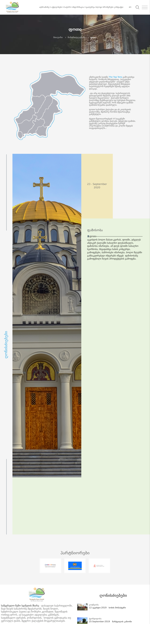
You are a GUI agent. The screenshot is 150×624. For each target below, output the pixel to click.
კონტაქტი (118, 7)
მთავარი (58, 37)
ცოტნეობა (93, 604)
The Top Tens (115, 77)
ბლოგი (99, 7)
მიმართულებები (76, 37)
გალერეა (90, 7)
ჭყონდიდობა (94, 618)
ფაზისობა (95, 230)
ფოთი (93, 37)
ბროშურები (108, 7)
